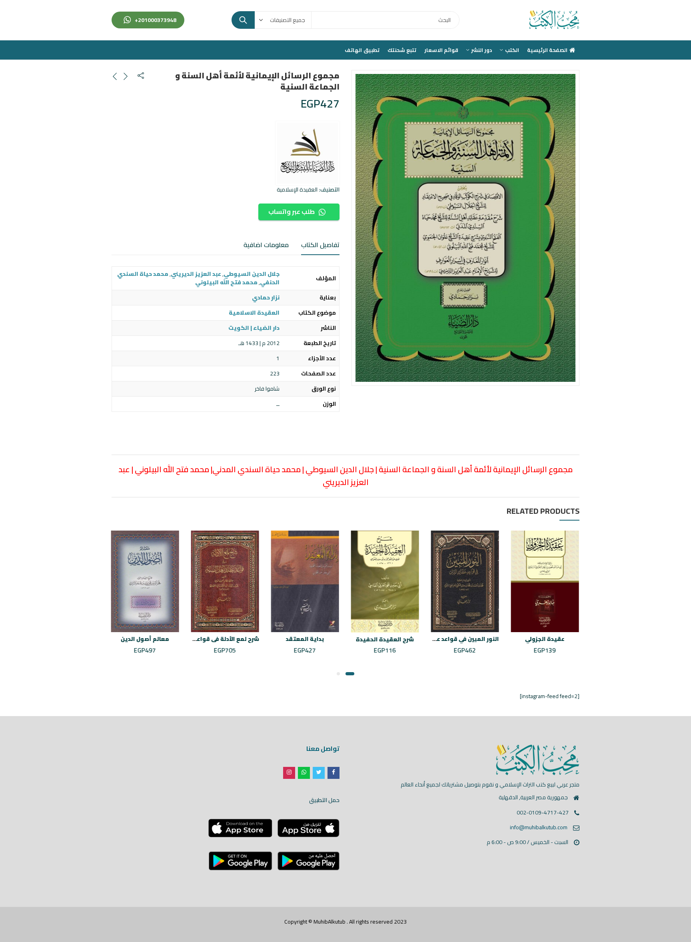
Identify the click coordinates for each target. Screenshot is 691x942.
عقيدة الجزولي (545, 639)
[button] (350, 673)
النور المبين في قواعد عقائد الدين (454, 639)
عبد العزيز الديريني (196, 274)
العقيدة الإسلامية (297, 189)
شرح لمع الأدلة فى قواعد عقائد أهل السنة (204, 639)
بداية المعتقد (306, 639)
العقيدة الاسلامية (254, 312)
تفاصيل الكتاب (320, 245)
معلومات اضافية (266, 245)
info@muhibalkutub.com (538, 827)
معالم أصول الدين (146, 639)
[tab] (320, 245)
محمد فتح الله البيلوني (226, 282)
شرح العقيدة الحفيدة (386, 639)
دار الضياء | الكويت (254, 328)
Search (243, 20)
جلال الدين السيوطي (252, 274)
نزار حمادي (266, 297)
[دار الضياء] (308, 153)
